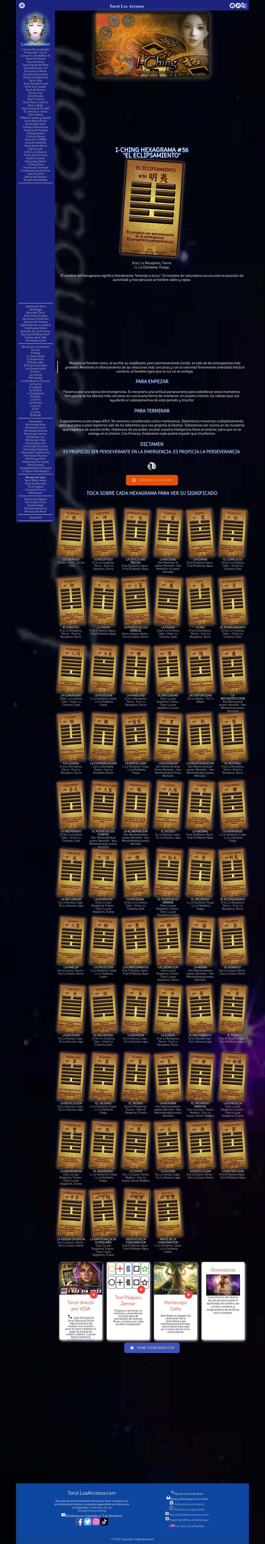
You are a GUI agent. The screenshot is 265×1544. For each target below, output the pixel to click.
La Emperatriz (35, 359)
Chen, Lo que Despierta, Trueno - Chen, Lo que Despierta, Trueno (103, 906)
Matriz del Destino (36, 177)
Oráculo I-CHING (35, 139)
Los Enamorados (35, 368)
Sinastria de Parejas (35, 130)
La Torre (35, 399)
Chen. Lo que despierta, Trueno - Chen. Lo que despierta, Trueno (168, 702)
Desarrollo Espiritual (35, 77)
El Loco (35, 350)
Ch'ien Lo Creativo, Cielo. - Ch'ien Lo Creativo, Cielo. (232, 564)
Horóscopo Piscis (35, 458)
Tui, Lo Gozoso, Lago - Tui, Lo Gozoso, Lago (71, 902)
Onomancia (223, 1270)
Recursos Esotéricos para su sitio (187, 1514)
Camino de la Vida (35, 337)
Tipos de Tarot (35, 173)
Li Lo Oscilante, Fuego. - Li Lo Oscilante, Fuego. (103, 1108)
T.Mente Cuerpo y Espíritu (35, 117)
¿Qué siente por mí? (36, 68)
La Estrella (35, 402)
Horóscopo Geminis (35, 430)
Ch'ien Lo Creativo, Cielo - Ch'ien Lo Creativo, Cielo (71, 836)
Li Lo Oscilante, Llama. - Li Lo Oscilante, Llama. (168, 1245)
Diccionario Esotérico (35, 318)
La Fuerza (35, 384)
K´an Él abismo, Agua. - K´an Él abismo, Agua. (136, 564)
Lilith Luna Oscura (35, 152)
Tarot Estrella (36, 96)
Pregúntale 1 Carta (35, 52)
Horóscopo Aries (35, 424)
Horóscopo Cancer (35, 433)
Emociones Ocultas (35, 315)
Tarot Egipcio (35, 486)
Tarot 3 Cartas (35, 99)
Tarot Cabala (35, 105)
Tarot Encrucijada (35, 86)
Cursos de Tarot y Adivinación (35, 491)
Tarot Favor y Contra (35, 102)
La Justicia (35, 374)
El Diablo (35, 396)
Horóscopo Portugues (35, 461)
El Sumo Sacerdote (35, 365)
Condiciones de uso (100, 1507)
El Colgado (35, 387)
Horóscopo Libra (35, 443)
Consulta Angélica (35, 142)
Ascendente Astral (35, 145)
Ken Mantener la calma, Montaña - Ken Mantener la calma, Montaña (168, 566)
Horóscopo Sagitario (35, 449)
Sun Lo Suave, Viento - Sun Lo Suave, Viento (71, 970)
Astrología (35, 309)
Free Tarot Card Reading (189, 1526)
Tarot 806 (36, 517)
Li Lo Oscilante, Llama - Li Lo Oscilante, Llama (103, 700)
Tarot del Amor (36, 62)
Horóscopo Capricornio (35, 452)
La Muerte (35, 390)
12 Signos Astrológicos (35, 471)
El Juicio (35, 412)
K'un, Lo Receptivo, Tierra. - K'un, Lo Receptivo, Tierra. (232, 904)
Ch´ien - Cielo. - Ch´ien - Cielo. (71, 562)
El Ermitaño (35, 378)
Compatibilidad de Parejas (35, 468)
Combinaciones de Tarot (35, 170)
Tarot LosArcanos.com (92, 1493)
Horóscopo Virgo (35, 440)
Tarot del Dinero (35, 89)
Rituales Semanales (35, 180)
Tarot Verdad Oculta (35, 83)
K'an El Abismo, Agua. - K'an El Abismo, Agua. (103, 630)
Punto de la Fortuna (36, 155)
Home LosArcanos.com (152, 1347)
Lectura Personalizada (35, 49)
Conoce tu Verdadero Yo (35, 55)
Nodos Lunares (35, 158)
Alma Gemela (35, 465)
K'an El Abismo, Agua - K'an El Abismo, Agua (135, 970)
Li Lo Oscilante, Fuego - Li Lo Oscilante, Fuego (135, 768)
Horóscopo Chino (35, 502)
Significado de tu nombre (35, 325)
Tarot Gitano (35, 114)
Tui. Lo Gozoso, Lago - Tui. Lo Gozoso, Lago (168, 834)
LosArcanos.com (144, 1539)
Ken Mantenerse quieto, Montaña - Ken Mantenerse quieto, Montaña (232, 703)
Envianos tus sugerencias (187, 1509)
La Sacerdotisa (35, 356)
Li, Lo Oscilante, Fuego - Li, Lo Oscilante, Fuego (232, 836)
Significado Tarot (35, 306)
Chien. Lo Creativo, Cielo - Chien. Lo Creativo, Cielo (168, 632)
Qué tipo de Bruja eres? (35, 334)
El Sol (35, 409)
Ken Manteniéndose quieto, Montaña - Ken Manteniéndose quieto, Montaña (136, 838)
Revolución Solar (35, 124)
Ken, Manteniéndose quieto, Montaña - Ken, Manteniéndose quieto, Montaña (103, 839)
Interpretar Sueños (36, 322)
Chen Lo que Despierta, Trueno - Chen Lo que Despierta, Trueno (168, 973)
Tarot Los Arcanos (126, 6)
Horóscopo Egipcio (35, 499)
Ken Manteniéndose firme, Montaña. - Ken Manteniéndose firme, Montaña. (168, 770)
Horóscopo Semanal (35, 167)
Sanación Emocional (35, 74)
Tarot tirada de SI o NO (36, 108)
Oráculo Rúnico (35, 136)
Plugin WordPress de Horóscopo (187, 1520)
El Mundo (35, 415)
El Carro (36, 371)
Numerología (35, 505)
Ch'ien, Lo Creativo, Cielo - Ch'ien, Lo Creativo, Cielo (135, 904)
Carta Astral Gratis (35, 121)
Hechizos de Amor (35, 511)
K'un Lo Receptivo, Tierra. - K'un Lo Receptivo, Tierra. (71, 632)
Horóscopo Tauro (35, 427)
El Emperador (35, 362)
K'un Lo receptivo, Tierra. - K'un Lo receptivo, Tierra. (103, 564)
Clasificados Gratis (35, 328)
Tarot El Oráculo (35, 58)
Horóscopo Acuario (35, 455)
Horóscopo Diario (35, 161)
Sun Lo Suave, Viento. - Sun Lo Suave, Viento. (136, 632)
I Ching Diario (35, 164)
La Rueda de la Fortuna (35, 381)
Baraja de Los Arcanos (35, 346)
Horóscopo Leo (35, 437)
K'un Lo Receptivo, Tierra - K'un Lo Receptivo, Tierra (136, 700)
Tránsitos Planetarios (35, 127)
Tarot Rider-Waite (35, 480)
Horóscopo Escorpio (35, 446)
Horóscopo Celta (35, 340)
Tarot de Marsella (35, 483)
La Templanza (35, 393)
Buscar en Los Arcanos (187, 1493)
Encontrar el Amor (35, 71)
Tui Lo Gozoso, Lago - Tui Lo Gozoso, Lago (71, 1038)
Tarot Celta (35, 80)
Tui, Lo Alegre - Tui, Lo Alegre (200, 698)
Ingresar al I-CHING (151, 480)
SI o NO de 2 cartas (35, 111)
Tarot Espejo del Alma (35, 65)
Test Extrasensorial (35, 508)
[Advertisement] (35, 243)
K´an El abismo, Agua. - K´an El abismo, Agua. (200, 562)
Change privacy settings (92, 1510)
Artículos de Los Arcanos (35, 331)
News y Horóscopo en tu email (187, 1499)
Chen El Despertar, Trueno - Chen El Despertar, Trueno (135, 1108)
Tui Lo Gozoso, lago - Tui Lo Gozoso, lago (200, 1038)
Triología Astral (36, 133)
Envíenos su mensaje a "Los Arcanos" (92, 1516)
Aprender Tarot (35, 312)
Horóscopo (35, 421)
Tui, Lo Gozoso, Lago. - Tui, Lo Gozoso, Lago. (71, 1106)
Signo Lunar (35, 149)
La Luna (36, 406)
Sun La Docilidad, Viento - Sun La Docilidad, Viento (103, 768)
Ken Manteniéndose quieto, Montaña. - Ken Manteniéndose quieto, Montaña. (200, 770)
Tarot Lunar (35, 93)
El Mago (35, 353)
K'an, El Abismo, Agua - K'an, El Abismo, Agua (200, 834)
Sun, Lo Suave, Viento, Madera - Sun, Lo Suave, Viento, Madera (200, 1109)
